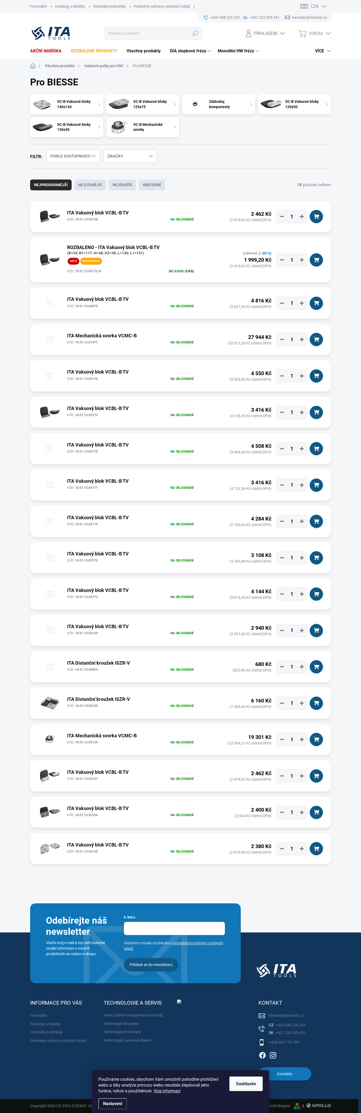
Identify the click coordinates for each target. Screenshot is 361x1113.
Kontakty (284, 1074)
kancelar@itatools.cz (286, 1015)
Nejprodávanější (51, 185)
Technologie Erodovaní (122, 1032)
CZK (315, 6)
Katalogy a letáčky (70, 6)
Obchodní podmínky (109, 6)
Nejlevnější (90, 185)
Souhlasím (246, 1083)
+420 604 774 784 (284, 1042)
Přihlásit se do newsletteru (151, 965)
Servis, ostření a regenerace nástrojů (133, 1015)
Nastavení (112, 1103)
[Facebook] (262, 1055)
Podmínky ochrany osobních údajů (162, 6)
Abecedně (152, 185)
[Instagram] (273, 1055)
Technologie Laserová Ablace (127, 1040)
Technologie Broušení (121, 1024)
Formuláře (38, 6)
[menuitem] (48, 51)
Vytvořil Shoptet (277, 1106)
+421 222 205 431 (290, 1033)
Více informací (167, 1090)
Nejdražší (122, 185)
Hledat (195, 33)
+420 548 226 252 (290, 1025)
